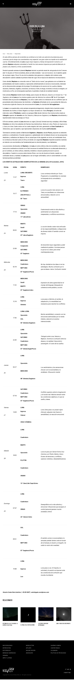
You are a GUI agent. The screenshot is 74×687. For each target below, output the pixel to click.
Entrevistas (7, 648)
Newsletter (30, 645)
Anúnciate (29, 653)
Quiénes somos (56, 645)
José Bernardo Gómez (37, 30)
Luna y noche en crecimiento (63, 623)
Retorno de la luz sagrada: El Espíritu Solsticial (10, 624)
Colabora (54, 650)
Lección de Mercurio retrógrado (43, 624)
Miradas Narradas (9, 653)
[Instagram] (70, 669)
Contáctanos (55, 648)
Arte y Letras (7, 658)
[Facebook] (66, 669)
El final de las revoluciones (28, 625)
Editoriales (7, 650)
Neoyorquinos (7, 645)
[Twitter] (68, 669)
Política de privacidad (58, 653)
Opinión (5, 655)
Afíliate (28, 648)
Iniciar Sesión (30, 650)
